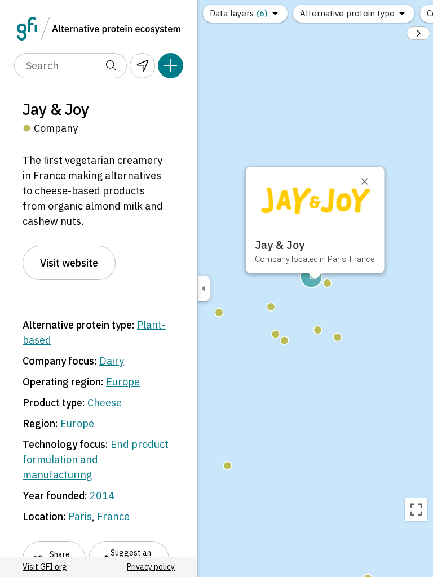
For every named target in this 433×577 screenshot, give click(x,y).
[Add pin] (170, 65)
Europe (123, 381)
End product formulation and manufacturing (96, 459)
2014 (102, 495)
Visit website (69, 262)
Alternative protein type (347, 13)
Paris (80, 516)
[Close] (369, 181)
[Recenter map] (416, 509)
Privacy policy (151, 567)
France (113, 516)
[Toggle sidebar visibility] (203, 288)
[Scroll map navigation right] (418, 33)
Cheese (104, 402)
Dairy (111, 360)
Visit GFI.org (45, 567)
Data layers (239, 13)
